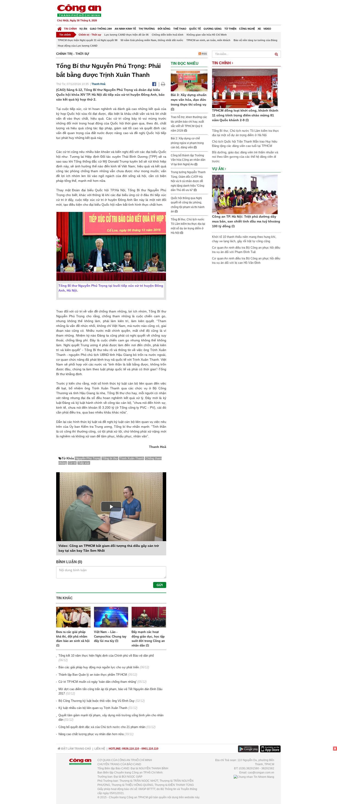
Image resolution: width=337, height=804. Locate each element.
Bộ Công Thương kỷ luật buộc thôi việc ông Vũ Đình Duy (96, 701)
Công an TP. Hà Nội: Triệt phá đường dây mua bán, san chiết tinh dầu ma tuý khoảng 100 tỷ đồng (246, 221)
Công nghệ (247, 28)
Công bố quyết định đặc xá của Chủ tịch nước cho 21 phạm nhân (101, 727)
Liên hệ (99, 748)
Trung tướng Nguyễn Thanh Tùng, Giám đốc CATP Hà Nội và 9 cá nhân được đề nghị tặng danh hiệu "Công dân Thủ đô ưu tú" (188, 181)
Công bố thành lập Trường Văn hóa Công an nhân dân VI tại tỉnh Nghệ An (188, 160)
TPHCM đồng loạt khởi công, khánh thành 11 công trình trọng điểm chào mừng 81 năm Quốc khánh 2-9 (245, 115)
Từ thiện (230, 28)
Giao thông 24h (101, 28)
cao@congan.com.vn (261, 772)
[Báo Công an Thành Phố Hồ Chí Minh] (59, 28)
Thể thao (179, 28)
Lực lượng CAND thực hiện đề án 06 (126, 34)
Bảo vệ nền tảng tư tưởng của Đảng (255, 40)
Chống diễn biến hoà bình (167, 34)
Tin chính (70, 28)
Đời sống (164, 28)
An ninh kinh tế (125, 28)
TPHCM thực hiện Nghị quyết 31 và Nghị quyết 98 (87, 40)
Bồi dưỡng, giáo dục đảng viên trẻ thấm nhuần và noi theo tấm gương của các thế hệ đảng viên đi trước (245, 157)
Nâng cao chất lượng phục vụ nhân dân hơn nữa (91, 734)
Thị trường (147, 28)
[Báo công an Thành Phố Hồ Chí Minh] (79, 10)
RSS (204, 53)
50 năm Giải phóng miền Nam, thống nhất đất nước (152, 40)
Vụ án (83, 28)
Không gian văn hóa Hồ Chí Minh (207, 34)
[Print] (163, 84)
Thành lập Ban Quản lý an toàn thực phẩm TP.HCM (92, 674)
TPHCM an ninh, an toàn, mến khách (208, 40)
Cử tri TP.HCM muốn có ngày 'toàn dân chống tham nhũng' (97, 681)
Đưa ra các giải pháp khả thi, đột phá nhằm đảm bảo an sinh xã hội (73, 636)
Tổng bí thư (110, 458)
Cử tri (72, 463)
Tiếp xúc (84, 463)
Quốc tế (195, 28)
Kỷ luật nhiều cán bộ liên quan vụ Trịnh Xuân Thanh (92, 708)
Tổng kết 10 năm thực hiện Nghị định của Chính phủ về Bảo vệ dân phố (106, 655)
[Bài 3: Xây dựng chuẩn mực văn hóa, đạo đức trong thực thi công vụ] (189, 80)
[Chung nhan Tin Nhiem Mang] (254, 776)
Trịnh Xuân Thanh (132, 458)
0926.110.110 (130, 748)
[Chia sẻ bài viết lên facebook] (154, 84)
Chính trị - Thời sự (90, 34)
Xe (259, 28)
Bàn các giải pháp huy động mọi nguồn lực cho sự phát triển (98, 667)
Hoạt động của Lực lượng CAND (77, 45)
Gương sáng (213, 28)
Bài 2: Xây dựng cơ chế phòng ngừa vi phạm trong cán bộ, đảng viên (187, 143)
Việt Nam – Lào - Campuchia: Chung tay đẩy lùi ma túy (110, 636)
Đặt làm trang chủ (76, 748)
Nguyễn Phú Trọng (87, 458)
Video (267, 28)
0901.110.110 (149, 748)
